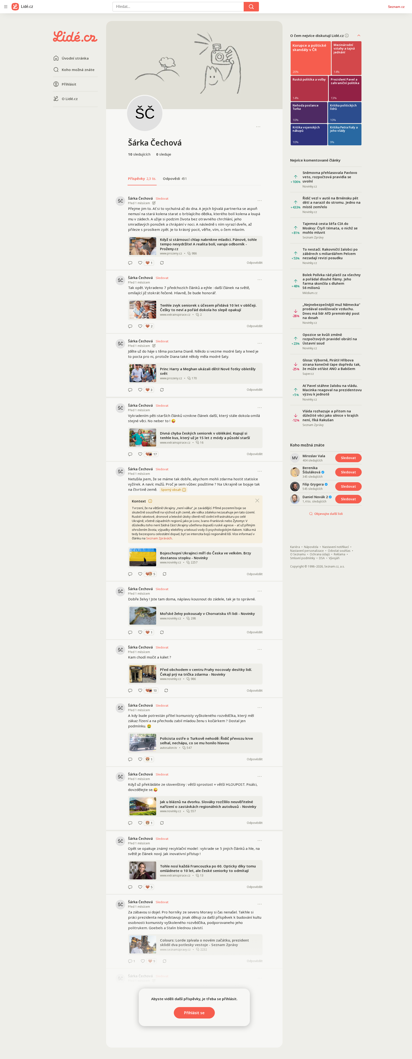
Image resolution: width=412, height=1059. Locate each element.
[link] (194, 230)
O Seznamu (298, 554)
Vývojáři (334, 558)
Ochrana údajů (320, 554)
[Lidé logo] (75, 40)
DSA (322, 558)
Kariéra (295, 547)
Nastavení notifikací (335, 547)
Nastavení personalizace (307, 551)
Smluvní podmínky (302, 558)
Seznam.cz (396, 7)
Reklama (339, 554)
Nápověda (311, 547)
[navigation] (6, 6)
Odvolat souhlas (339, 551)
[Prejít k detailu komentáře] (130, 263)
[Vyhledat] (251, 6)
